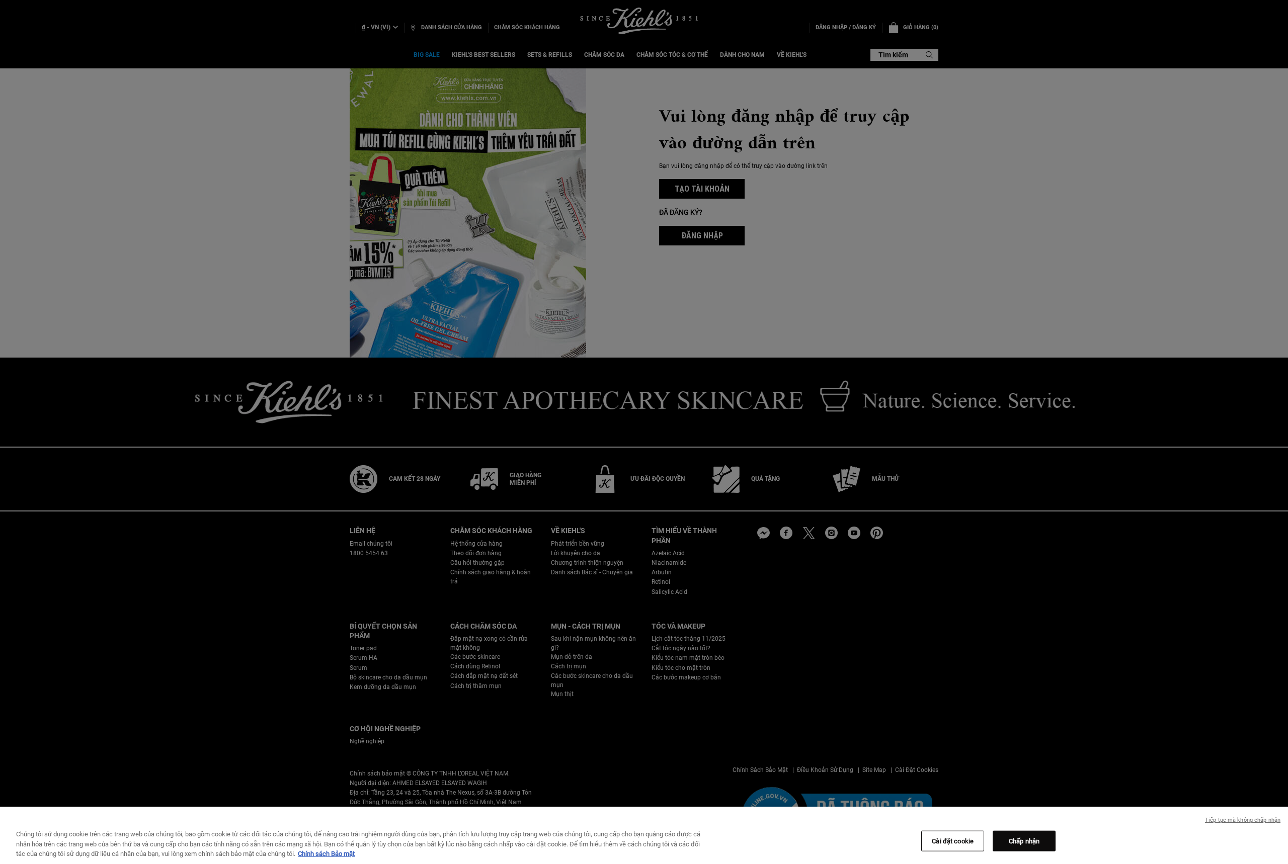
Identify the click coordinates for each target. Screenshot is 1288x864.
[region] (644, 835)
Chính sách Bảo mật (326, 853)
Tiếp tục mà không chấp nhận (1242, 820)
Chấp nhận (1024, 840)
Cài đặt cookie (953, 840)
